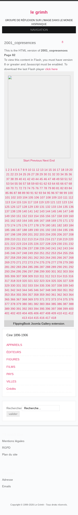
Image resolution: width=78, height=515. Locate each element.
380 (24, 304)
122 (58, 202)
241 (53, 248)
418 (53, 317)
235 (18, 248)
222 (12, 243)
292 (71, 267)
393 (30, 308)
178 (36, 225)
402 (12, 313)
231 (65, 243)
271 (18, 262)
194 (59, 230)
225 (30, 243)
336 (47, 285)
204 (47, 234)
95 (48, 193)
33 (57, 174)
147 (65, 211)
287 (42, 267)
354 (12, 294)
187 (18, 230)
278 (59, 262)
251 (42, 253)
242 (59, 248)
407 (42, 313)
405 (30, 313)
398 (59, 308)
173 (7, 225)
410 (59, 313)
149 (7, 216)
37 (8, 179)
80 (53, 188)
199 (18, 234)
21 (8, 174)
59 (33, 183)
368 (24, 299)
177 (30, 225)
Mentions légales (13, 441)
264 (47, 257)
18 (62, 169)
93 (40, 193)
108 (48, 197)
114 (13, 202)
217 (53, 239)
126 (12, 206)
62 (45, 183)
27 (33, 174)
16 (54, 169)
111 (65, 197)
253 (53, 253)
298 (36, 271)
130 (36, 206)
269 (7, 262)
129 (30, 206)
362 (59, 294)
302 (59, 271)
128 (24, 206)
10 (29, 169)
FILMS (10, 366)
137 (7, 211)
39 (16, 179)
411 (65, 313)
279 (65, 262)
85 (7, 193)
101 (7, 197)
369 (30, 299)
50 (62, 179)
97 (57, 193)
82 (62, 188)
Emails (6, 486)
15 (50, 169)
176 (24, 225)
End (52, 160)
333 (30, 285)
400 (71, 308)
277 (53, 262)
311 (42, 276)
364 (71, 294)
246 (12, 253)
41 (24, 179)
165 (30, 220)
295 (18, 271)
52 (70, 179)
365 (7, 299)
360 (47, 294)
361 (53, 294)
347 (42, 290)
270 (12, 262)
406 (36, 313)
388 (71, 304)
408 (47, 313)
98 (61, 193)
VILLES (11, 381)
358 (36, 294)
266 (59, 257)
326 (59, 280)
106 (36, 197)
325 (53, 280)
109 (54, 197)
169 (53, 220)
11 (33, 169)
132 (47, 206)
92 (36, 193)
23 (16, 174)
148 (71, 211)
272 (24, 262)
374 (59, 299)
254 (59, 253)
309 (30, 276)
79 (49, 188)
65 (57, 183)
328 (71, 280)
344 (24, 290)
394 (36, 308)
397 (53, 308)
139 (18, 211)
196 (71, 230)
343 (18, 290)
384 (47, 304)
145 (53, 211)
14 (46, 169)
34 (62, 174)
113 (7, 202)
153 (30, 216)
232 (71, 243)
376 (71, 299)
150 (12, 216)
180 (47, 225)
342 (12, 290)
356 (24, 294)
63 (49, 183)
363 (65, 294)
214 (35, 239)
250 (36, 253)
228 (47, 243)
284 (24, 267)
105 (30, 197)
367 (18, 299)
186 (12, 230)
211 (18, 239)
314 (59, 276)
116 (24, 202)
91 (32, 193)
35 (66, 174)
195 (65, 230)
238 (36, 248)
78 (45, 188)
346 (36, 290)
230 (59, 243)
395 (42, 308)
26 (28, 174)
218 (59, 239)
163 (18, 220)
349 (53, 290)
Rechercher (14, 408)
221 (7, 243)
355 (18, 294)
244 (71, 248)
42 (28, 179)
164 (24, 220)
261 (30, 257)
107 (42, 197)
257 (7, 257)
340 (71, 285)
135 (65, 206)
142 (36, 211)
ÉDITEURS (13, 352)
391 (18, 308)
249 (30, 253)
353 (7, 294)
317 (7, 280)
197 (7, 234)
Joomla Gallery (41, 323)
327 (65, 280)
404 (24, 313)
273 (30, 262)
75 (33, 188)
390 (12, 308)
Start (26, 160)
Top (73, 425)
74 (28, 188)
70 (12, 188)
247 (18, 253)
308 (24, 276)
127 (18, 206)
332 (24, 285)
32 (53, 174)
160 (71, 216)
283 (18, 267)
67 (66, 183)
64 (53, 183)
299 (42, 271)
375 (65, 299)
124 (70, 202)
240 (47, 248)
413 (24, 317)
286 (36, 267)
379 (18, 304)
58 (28, 183)
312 (47, 276)
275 (42, 262)
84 (70, 188)
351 (65, 290)
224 (24, 243)
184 (71, 225)
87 (15, 193)
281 (7, 267)
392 (24, 308)
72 (20, 188)
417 (47, 317)
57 (24, 183)
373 (53, 299)
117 (30, 202)
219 (65, 239)
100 (70, 193)
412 (70, 313)
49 (57, 179)
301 (53, 271)
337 (53, 285)
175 (18, 225)
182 (59, 225)
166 (36, 220)
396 (47, 308)
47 (49, 179)
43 (33, 179)
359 (42, 294)
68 (70, 183)
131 (42, 206)
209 (7, 239)
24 (20, 174)
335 (42, 285)
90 (28, 193)
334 (36, 285)
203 (42, 234)
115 (18, 202)
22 (12, 174)
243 (65, 248)
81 (57, 188)
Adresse (7, 479)
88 (19, 193)
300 (47, 271)
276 (47, 262)
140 (24, 211)
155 (42, 216)
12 (37, 169)
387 (65, 304)
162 (12, 220)
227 (42, 243)
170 (59, 220)
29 (41, 174)
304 (71, 271)
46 (45, 179)
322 (36, 280)
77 (41, 188)
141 (30, 211)
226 (36, 243)
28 (37, 174)
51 (66, 179)
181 (53, 225)
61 (41, 183)
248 (24, 253)
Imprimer (66, 42)
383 (42, 304)
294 (12, 271)
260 (24, 257)
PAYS (10, 374)
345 (30, 290)
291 (65, 267)
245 (7, 253)
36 (70, 174)
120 (47, 202)
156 (47, 216)
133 (53, 206)
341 (7, 290)
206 (59, 234)
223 (18, 243)
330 (12, 285)
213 (30, 239)
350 (59, 290)
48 (53, 179)
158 (59, 216)
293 (7, 271)
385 (53, 304)
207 (65, 234)
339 (65, 285)
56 (20, 183)
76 (37, 188)
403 (18, 313)
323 (42, 280)
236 (24, 248)
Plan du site (9, 454)
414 (30, 317)
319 (18, 280)
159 (65, 216)
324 (47, 280)
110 (59, 197)
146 (59, 211)
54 (12, 183)
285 (30, 267)
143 (42, 211)
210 (12, 239)
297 (30, 271)
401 (7, 313)
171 (65, 220)
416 (42, 317)
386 (59, 304)
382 (36, 304)
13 (41, 169)
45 (41, 179)
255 (65, 253)
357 (30, 294)
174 (12, 225)
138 (12, 211)
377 (7, 304)
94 (44, 193)
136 (71, 206)
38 (12, 179)
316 (70, 276)
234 (12, 248)
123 (64, 202)
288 (47, 267)
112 (70, 197)
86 (11, 193)
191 (42, 230)
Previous (36, 160)
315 (65, 276)
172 (71, 220)
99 (65, 193)
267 (65, 257)
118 (35, 202)
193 (53, 230)
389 (7, 308)
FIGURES (12, 359)
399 (65, 308)
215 (41, 239)
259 (18, 257)
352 (71, 290)
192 (47, 230)
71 (16, 188)
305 (7, 276)
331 (18, 285)
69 (8, 188)
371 (42, 299)
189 (30, 230)
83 (66, 188)
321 (30, 280)
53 (8, 183)
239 (42, 248)
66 (62, 183)
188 (24, 230)
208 (71, 234)
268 (71, 257)
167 (42, 220)
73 (24, 188)
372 (47, 299)
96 (52, 193)
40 (20, 179)
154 (36, 216)
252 (47, 253)
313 (53, 276)
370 (36, 299)
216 (47, 239)
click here (51, 69)
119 (41, 202)
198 (12, 234)
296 (24, 271)
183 (65, 225)
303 (65, 271)
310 (36, 276)
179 (42, 225)
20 (71, 169)
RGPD (6, 447)
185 (7, 230)
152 (24, 216)
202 (36, 234)
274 (36, 262)
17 (58, 169)
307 (18, 276)
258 (12, 257)
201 (30, 234)
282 (12, 267)
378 (12, 304)
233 (7, 248)
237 (30, 248)
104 (24, 197)
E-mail (71, 42)
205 (53, 234)
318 (12, 280)
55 (16, 183)
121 (52, 202)
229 (53, 243)
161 (7, 220)
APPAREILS (14, 345)
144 (47, 211)
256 (71, 253)
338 (59, 285)
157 (53, 216)
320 (24, 280)
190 (36, 230)
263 (42, 257)
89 (23, 193)
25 (24, 174)
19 (66, 169)
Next (46, 160)
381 (30, 304)
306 (12, 276)
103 (19, 197)
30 (45, 174)
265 (53, 257)
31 (49, 174)
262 (36, 257)
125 (7, 206)
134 (59, 206)
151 (18, 216)
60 (37, 183)
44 (37, 179)
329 (7, 285)
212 (24, 239)
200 (24, 234)
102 (13, 197)
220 (70, 239)
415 (36, 317)
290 (59, 267)
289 (53, 267)
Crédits (11, 388)
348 (47, 290)
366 (12, 299)
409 (53, 313)
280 (71, 262)
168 (47, 220)
